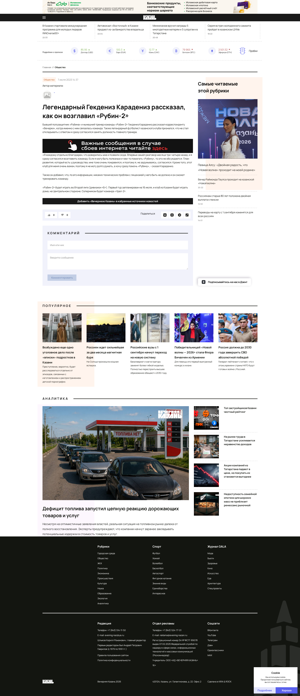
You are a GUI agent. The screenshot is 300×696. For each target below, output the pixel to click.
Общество (60, 67)
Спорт (156, 546)
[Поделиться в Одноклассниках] (172, 215)
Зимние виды (159, 583)
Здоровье (212, 563)
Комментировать (62, 277)
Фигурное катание (161, 578)
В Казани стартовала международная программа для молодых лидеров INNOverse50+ (64, 29)
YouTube (212, 635)
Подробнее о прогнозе (52, 52)
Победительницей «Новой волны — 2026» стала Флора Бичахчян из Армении (194, 352)
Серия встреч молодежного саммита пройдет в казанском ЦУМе (229, 27)
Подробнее (265, 690)
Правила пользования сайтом (113, 655)
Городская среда (106, 553)
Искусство (213, 573)
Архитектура (214, 583)
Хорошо (287, 690)
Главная (46, 67)
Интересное (158, 593)
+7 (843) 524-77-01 (171, 630)
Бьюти (211, 558)
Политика (103, 568)
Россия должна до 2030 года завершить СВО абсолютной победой (235, 352)
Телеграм (213, 640)
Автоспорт (158, 573)
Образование (104, 593)
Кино (210, 568)
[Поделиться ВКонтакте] (164, 215)
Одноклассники (216, 650)
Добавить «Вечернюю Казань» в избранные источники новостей (117, 201)
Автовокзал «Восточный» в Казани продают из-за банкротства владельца (121, 27)
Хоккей (156, 558)
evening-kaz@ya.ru (114, 635)
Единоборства (159, 588)
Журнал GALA (217, 546)
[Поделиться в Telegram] (179, 215)
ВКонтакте (213, 630)
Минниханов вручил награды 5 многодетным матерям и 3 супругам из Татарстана (175, 29)
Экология (103, 598)
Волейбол (157, 563)
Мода (210, 553)
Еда (209, 578)
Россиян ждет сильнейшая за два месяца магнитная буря (105, 352)
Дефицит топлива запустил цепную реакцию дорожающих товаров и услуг (110, 512)
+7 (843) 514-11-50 (117, 630)
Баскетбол (157, 568)
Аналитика (55, 398)
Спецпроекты (215, 588)
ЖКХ (100, 563)
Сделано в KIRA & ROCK (219, 681)
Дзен (210, 645)
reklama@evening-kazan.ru (173, 635)
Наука (101, 588)
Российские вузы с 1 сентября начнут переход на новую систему (148, 352)
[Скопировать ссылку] (187, 215)
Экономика (103, 573)
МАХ (210, 655)
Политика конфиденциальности (114, 660)
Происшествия (105, 578)
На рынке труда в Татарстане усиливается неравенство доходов (239, 440)
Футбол (156, 553)
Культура (102, 583)
